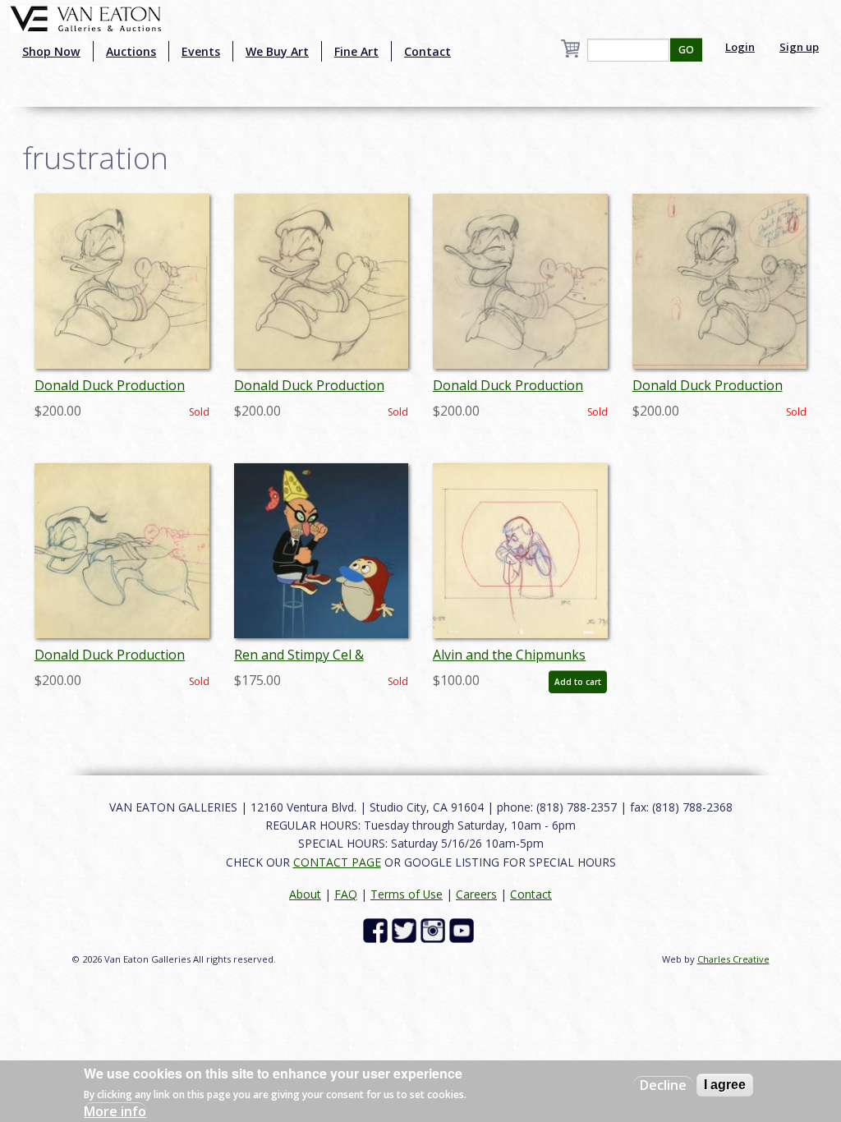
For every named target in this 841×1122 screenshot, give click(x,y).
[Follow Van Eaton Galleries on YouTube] (463, 929)
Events (201, 51)
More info (115, 1111)
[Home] (86, 17)
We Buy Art (277, 51)
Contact (427, 51)
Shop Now (51, 51)
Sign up (799, 46)
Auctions (131, 51)
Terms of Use (406, 894)
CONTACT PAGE (337, 862)
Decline (663, 1085)
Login (740, 46)
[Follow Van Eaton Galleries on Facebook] (377, 929)
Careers (476, 894)
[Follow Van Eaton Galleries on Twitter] (406, 929)
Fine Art (356, 51)
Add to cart (577, 681)
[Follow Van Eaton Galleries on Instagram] (434, 929)
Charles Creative (733, 959)
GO (686, 50)
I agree (725, 1085)
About (305, 894)
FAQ (345, 894)
